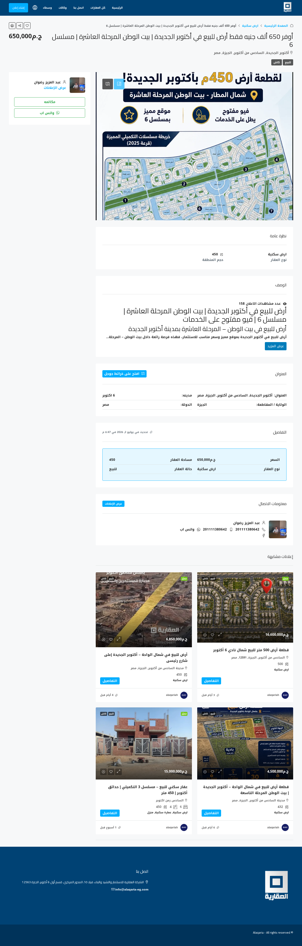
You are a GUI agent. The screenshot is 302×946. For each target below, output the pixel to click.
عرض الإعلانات (113, 503)
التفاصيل (211, 681)
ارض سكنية (250, 26)
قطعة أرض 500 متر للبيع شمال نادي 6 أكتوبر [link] (251, 650)
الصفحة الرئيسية (276, 26)
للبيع (288, 62)
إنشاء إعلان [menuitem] (18, 7)
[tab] (119, 84)
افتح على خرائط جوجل (122, 374)
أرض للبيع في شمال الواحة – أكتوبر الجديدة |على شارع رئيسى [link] (145, 657)
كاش (276, 62)
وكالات (63, 7)
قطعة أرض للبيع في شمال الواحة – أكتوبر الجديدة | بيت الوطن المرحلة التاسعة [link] (246, 789)
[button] (27, 25)
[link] (245, 607)
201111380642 (247, 529)
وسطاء (47, 7)
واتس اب (187, 529)
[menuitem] (35, 7)
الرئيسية (117, 7)
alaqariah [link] (273, 695)
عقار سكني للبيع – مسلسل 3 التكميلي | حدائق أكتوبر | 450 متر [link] (147, 789)
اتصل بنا (78, 7)
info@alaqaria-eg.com (131, 889)
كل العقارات (97, 7)
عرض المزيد (276, 346)
